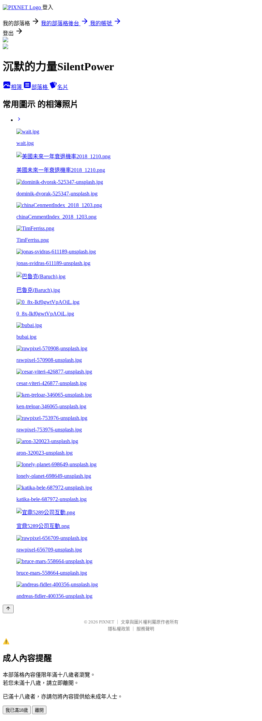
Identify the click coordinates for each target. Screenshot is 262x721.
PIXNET (106, 621)
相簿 (17, 87)
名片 (62, 87)
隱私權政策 (119, 628)
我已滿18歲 (16, 710)
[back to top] (8, 609)
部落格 (40, 87)
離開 (39, 710)
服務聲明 (145, 628)
